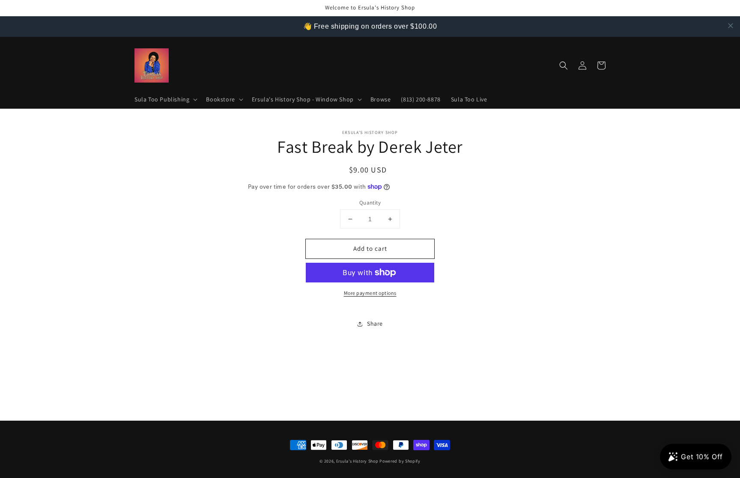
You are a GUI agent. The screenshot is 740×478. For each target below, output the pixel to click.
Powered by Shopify (400, 461)
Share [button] (375, 323)
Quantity (370, 202)
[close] (730, 25)
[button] (165, 99)
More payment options (370, 293)
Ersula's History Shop (357, 461)
